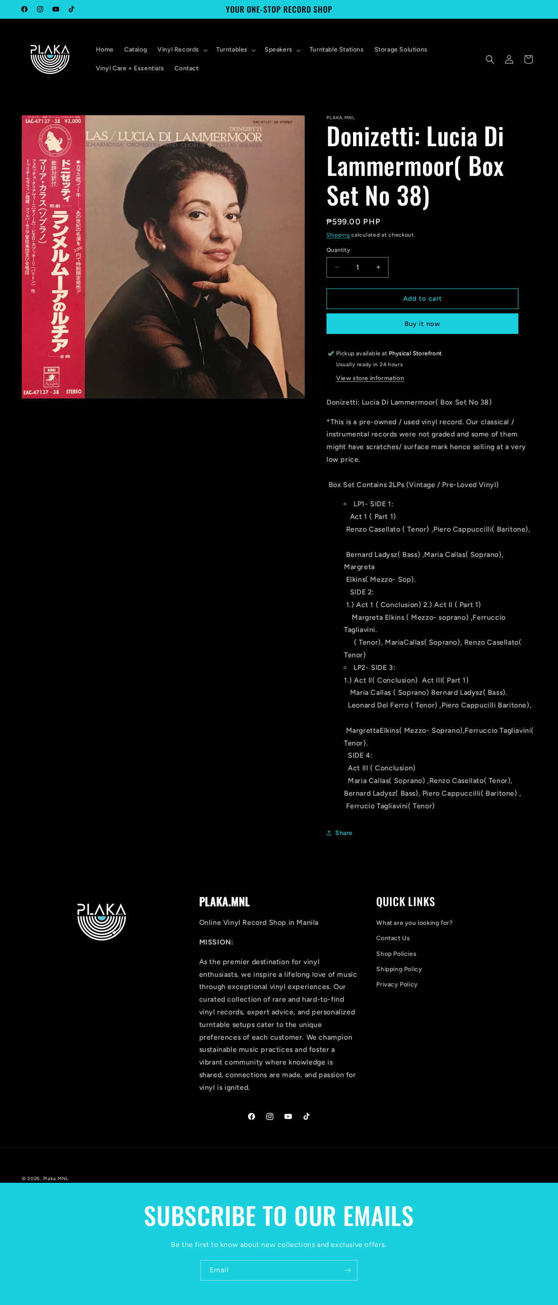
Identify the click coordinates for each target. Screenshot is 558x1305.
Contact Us (393, 938)
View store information (370, 378)
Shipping (338, 235)
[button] (181, 50)
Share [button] (344, 833)
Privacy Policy (397, 984)
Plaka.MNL (56, 1178)
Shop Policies (396, 954)
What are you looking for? (414, 923)
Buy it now (422, 324)
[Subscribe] (347, 1270)
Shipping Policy (399, 969)
